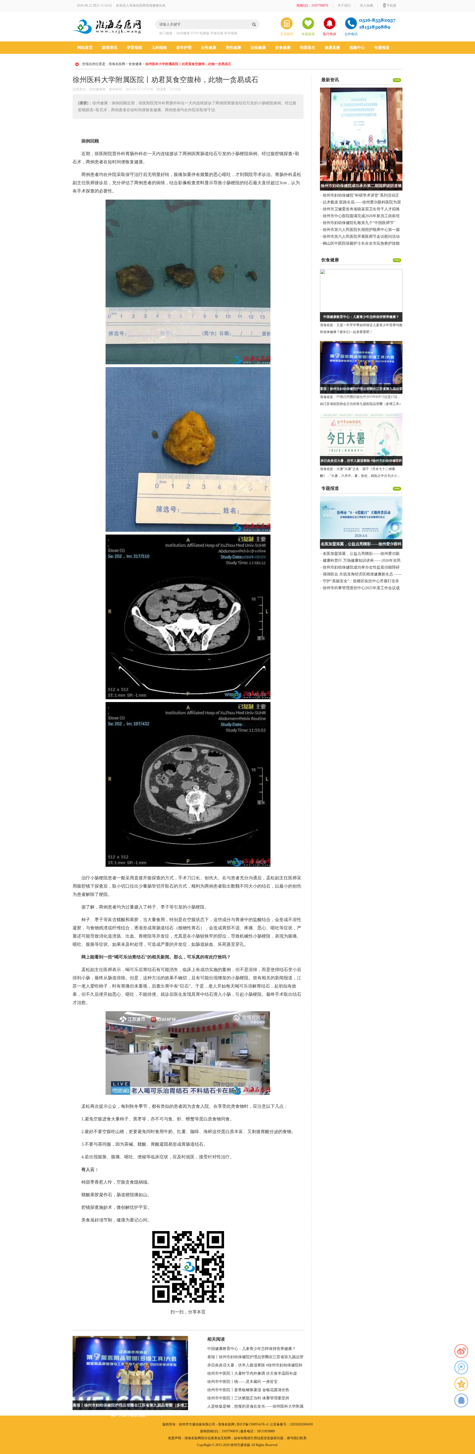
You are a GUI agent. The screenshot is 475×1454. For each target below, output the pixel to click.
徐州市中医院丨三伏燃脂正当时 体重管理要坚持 (248, 1398)
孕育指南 (134, 48)
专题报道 (308, 34)
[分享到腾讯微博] (461, 1367)
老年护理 (184, 48)
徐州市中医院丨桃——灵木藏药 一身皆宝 (242, 1382)
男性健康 (233, 48)
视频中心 (357, 48)
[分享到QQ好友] (461, 1400)
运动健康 (258, 48)
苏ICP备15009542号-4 (252, 1424)
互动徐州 (286, 34)
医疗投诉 (329, 34)
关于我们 (344, 5)
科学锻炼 (231, 33)
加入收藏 (366, 5)
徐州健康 (183, 33)
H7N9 (194, 33)
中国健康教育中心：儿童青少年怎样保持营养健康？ (251, 1349)
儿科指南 (159, 48)
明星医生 (307, 48)
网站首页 (85, 48)
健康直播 (332, 48)
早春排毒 (216, 33)
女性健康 (208, 48)
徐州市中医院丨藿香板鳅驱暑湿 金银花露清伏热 (248, 1390)
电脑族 (204, 33)
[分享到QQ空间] (461, 1384)
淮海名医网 (117, 64)
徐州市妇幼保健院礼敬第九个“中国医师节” (359, 223)
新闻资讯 (109, 48)
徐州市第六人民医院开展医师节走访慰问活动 (361, 236)
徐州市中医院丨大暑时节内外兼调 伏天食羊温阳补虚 (252, 1373)
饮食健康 (283, 48)
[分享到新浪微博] (461, 1351)
